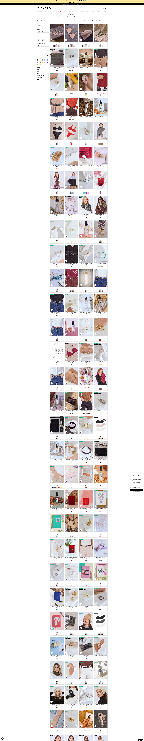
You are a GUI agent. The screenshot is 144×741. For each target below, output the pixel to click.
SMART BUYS (105, 11)
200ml (43, 38)
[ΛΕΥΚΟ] (59, 46)
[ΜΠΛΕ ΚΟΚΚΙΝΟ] (101, 561)
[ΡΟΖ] (87, 46)
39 (42, 47)
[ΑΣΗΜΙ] (87, 95)
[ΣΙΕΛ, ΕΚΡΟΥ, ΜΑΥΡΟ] (101, 438)
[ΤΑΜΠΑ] (85, 487)
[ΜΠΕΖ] (57, 46)
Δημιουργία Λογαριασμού (136, 491)
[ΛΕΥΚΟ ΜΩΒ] (102, 512)
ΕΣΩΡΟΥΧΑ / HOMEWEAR (90, 11)
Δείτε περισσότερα (71, 14)
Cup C (41, 55)
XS (42, 31)
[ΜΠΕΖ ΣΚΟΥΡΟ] (101, 242)
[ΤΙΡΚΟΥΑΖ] (85, 193)
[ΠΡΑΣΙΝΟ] (70, 70)
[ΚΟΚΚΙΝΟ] (71, 144)
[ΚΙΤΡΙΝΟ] (61, 487)
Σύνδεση (136, 490)
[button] (2, 739)
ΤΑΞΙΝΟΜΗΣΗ (98, 20)
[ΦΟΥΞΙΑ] (87, 193)
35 (38, 45)
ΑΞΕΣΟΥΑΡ (99, 11)
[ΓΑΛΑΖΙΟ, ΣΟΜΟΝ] (57, 732)
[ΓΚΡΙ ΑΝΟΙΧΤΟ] (89, 46)
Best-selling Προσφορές (74, 16)
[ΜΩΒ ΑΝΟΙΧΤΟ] (86, 585)
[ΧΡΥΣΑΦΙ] (57, 95)
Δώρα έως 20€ (52, 16)
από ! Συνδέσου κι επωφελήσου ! (72, 4)
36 (42, 45)
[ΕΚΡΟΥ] (57, 168)
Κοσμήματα (87, 16)
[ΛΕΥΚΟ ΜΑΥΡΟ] (99, 512)
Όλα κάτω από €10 (59, 16)
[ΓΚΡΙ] (70, 46)
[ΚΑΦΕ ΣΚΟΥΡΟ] (72, 414)
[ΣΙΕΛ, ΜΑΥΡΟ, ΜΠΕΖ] (100, 438)
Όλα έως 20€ (66, 16)
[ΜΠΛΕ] (69, 70)
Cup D (44, 55)
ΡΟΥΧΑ (64, 11)
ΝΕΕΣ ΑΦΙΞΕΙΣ (39, 11)
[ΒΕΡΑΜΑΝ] (57, 536)
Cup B (38, 55)
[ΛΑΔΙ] (57, 683)
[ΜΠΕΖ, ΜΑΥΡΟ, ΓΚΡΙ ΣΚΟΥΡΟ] (101, 634)
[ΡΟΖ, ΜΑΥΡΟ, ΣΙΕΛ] (103, 438)
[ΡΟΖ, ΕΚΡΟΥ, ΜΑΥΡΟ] (97, 438)
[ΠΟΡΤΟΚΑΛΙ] (103, 267)
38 (38, 47)
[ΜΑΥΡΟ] (54, 46)
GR (105, 8)
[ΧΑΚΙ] (103, 144)
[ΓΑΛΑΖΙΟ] (71, 193)
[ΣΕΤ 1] (71, 487)
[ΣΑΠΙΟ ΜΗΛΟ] (58, 46)
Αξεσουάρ (82, 16)
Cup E (47, 55)
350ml (43, 40)
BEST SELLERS (46, 11)
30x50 (38, 40)
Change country (71, 2)
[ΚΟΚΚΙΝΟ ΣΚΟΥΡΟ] (102, 291)
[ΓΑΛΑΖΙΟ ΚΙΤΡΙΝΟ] (56, 291)
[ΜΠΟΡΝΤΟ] (71, 46)
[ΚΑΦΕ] (57, 119)
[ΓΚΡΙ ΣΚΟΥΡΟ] (57, 70)
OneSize (38, 31)
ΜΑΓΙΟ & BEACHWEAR (80, 11)
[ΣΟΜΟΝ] (57, 634)
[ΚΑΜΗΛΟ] (72, 119)
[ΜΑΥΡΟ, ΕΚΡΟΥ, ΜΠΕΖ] (104, 438)
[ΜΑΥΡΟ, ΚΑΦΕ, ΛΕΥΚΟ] (103, 634)
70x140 (39, 38)
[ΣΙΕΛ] (55, 46)
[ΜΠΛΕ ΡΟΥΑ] (57, 610)
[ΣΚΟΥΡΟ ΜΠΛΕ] (87, 561)
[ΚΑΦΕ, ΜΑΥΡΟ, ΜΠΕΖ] (100, 634)
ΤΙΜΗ (38, 79)
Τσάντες (92, 16)
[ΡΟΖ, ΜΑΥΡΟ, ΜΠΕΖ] (98, 438)
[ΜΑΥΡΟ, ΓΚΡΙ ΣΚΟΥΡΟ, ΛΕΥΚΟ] (98, 634)
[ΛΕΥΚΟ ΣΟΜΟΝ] (57, 291)
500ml (47, 38)
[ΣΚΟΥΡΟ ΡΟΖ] (73, 46)
